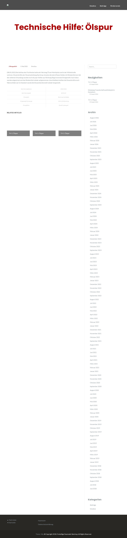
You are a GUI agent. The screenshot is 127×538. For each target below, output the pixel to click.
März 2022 (94, 318)
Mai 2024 (93, 220)
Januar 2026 (94, 144)
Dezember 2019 (95, 420)
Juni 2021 (93, 352)
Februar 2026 (94, 140)
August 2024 (94, 209)
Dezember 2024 (95, 193)
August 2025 (94, 163)
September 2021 (95, 341)
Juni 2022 (93, 307)
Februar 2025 (94, 186)
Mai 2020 (93, 401)
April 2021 (93, 360)
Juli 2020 (93, 394)
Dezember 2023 (95, 239)
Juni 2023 (93, 261)
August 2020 (94, 390)
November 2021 (95, 333)
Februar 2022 (94, 322)
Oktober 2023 (95, 246)
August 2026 (94, 118)
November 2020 (95, 379)
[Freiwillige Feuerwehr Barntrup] (8, 5)
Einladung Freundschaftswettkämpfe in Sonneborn (101, 91)
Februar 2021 (94, 367)
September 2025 (95, 159)
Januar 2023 (94, 280)
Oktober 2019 (95, 428)
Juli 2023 (93, 258)
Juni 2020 (93, 398)
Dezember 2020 (95, 375)
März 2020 (94, 409)
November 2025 (95, 152)
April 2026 (93, 133)
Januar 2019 (94, 462)
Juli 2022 (93, 303)
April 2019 (93, 451)
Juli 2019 (93, 439)
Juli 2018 (93, 485)
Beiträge (103, 6)
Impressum (42, 520)
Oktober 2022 (95, 292)
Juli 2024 (93, 212)
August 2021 (94, 345)
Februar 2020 (94, 413)
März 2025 (94, 182)
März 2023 (94, 273)
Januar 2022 (94, 326)
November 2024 (95, 197)
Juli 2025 (93, 167)
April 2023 (93, 269)
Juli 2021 (93, 349)
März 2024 (94, 227)
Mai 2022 (93, 311)
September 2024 (95, 205)
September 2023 (95, 250)
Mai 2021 (93, 356)
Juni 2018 (93, 489)
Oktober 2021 (95, 337)
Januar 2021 (94, 371)
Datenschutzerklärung (45, 524)
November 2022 (95, 288)
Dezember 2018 (95, 466)
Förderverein (115, 6)
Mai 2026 (93, 129)
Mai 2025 (93, 174)
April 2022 (93, 314)
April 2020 (93, 405)
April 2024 (93, 224)
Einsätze (93, 6)
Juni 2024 (93, 216)
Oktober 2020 (95, 383)
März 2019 (94, 454)
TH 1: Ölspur (92, 82)
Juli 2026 (93, 121)
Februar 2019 (94, 458)
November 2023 (95, 243)
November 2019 (95, 424)
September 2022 (95, 296)
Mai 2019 (93, 447)
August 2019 (94, 436)
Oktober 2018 (95, 473)
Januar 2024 (94, 235)
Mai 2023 (93, 265)
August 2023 (94, 254)
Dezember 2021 (95, 330)
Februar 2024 (94, 231)
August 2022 (94, 299)
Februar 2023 (94, 277)
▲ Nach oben (11, 520)
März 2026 (94, 137)
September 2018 (95, 477)
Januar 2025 (94, 190)
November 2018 (95, 470)
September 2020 (95, 386)
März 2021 (94, 364)
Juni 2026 (93, 125)
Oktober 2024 (95, 201)
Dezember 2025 (95, 148)
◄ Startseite (11, 522)
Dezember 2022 (95, 284)
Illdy (42, 534)
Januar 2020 (94, 417)
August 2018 (94, 481)
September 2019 (95, 432)
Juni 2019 (93, 443)
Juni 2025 (93, 171)
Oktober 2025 (95, 156)
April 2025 (93, 178)
